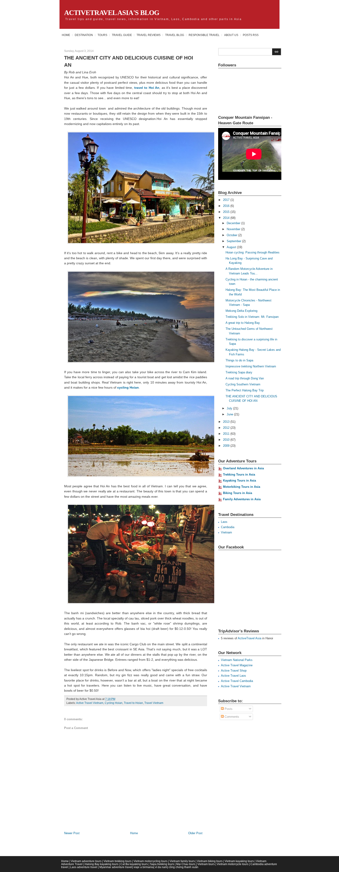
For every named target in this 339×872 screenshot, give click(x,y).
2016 (226, 206)
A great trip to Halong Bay (243, 322)
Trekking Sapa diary (239, 372)
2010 (226, 439)
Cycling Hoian (113, 703)
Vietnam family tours (182, 861)
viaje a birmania (144, 867)
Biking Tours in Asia (237, 493)
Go (276, 52)
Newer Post (72, 833)
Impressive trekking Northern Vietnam (251, 366)
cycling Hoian (128, 387)
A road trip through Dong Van (245, 378)
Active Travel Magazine (237, 665)
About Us (231, 34)
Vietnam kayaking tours (239, 861)
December (234, 223)
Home (66, 34)
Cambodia (227, 527)
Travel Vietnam (153, 703)
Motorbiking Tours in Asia (241, 486)
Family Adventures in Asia (242, 499)
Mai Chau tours (185, 864)
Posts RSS (251, 34)
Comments (231, 716)
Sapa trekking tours (162, 864)
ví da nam (161, 867)
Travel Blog (174, 34)
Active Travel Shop (234, 670)
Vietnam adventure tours (86, 861)
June (230, 414)
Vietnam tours (206, 864)
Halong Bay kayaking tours (101, 864)
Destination (84, 34)
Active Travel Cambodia (237, 681)
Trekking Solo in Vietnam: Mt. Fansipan (252, 316)
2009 (226, 445)
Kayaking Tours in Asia (239, 480)
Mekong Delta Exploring (241, 310)
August (232, 247)
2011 (226, 433)
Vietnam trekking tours (117, 861)
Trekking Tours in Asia (239, 474)
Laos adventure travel (83, 867)
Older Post (195, 833)
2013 (226, 421)
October (232, 235)
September (234, 241)
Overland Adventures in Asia (243, 468)
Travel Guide (122, 34)
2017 (226, 200)
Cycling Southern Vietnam (243, 384)
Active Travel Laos (233, 675)
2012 (226, 427)
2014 (226, 218)
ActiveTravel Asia (249, 638)
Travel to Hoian (133, 703)
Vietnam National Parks (237, 660)
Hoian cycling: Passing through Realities (253, 252)
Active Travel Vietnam (89, 703)
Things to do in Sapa (239, 360)
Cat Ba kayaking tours (134, 864)
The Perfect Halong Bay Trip (245, 390)
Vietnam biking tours (210, 861)
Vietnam (226, 532)
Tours (102, 34)
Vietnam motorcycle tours (232, 864)
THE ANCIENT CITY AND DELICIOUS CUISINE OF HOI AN (128, 61)
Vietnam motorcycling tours (150, 861)
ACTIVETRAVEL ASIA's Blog (111, 12)
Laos (224, 522)
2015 (226, 212)
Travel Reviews (149, 34)
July (230, 408)
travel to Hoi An (146, 87)
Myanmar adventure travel (115, 867)
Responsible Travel (204, 34)
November (234, 229)
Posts (228, 709)
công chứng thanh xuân (183, 867)
